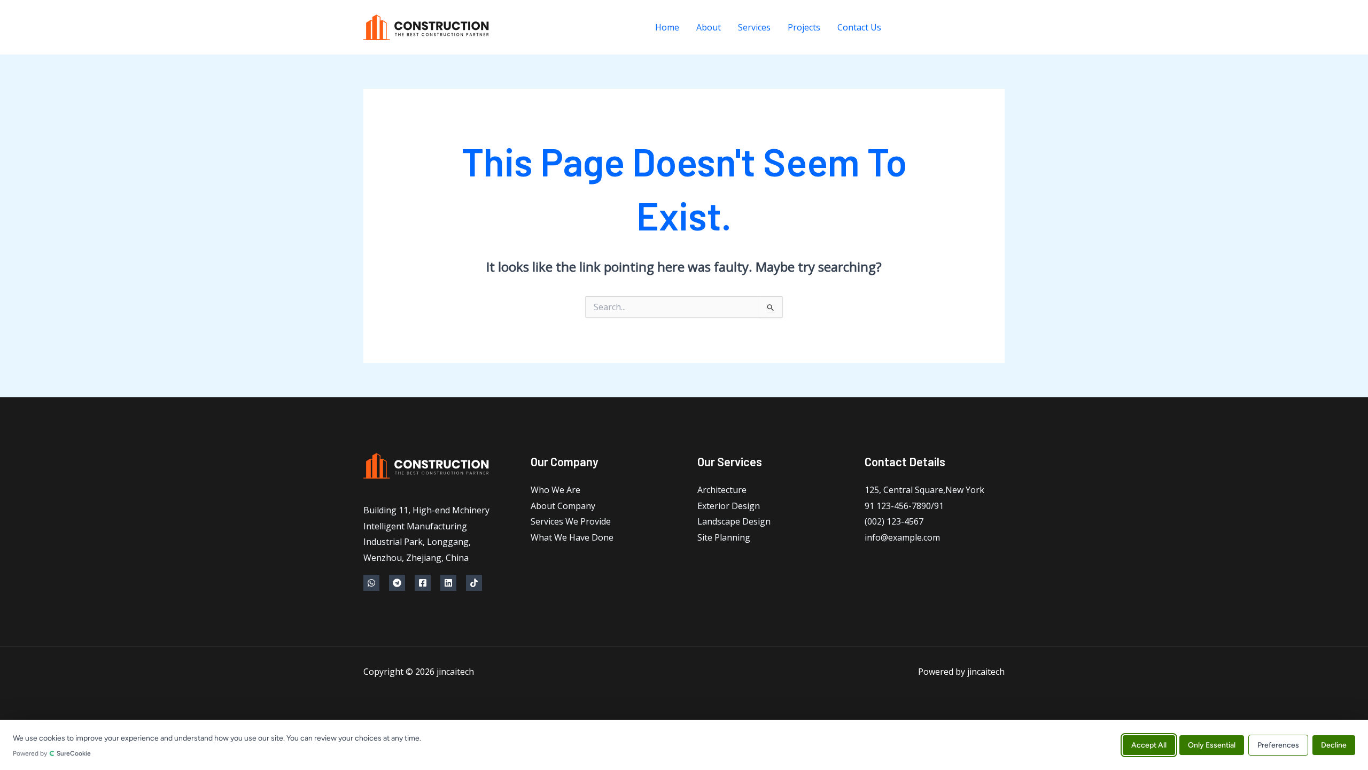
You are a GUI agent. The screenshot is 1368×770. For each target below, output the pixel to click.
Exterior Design (728, 506)
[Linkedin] (977, 28)
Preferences (1278, 744)
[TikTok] (1001, 28)
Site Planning (723, 537)
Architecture (722, 490)
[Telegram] (928, 28)
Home (667, 27)
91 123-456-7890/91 (904, 506)
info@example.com (902, 537)
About (708, 27)
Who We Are (555, 490)
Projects (804, 27)
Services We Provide (571, 521)
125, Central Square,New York (924, 490)
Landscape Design (734, 521)
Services (754, 27)
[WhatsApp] (904, 28)
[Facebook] (953, 28)
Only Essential (1211, 744)
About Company (563, 506)
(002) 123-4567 (894, 521)
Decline (1334, 744)
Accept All (1149, 744)
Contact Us (859, 27)
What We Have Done (572, 537)
